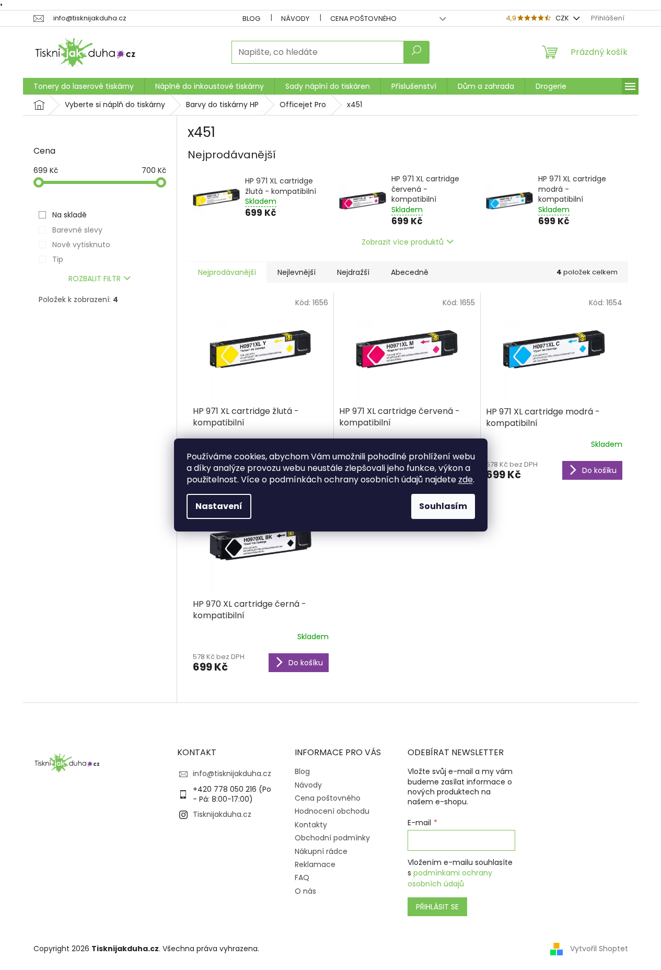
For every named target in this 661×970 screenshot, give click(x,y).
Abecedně (409, 272)
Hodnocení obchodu (332, 811)
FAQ (302, 877)
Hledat (416, 52)
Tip (57, 259)
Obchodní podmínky (332, 838)
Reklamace (315, 864)
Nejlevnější (296, 272)
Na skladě (69, 215)
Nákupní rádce (321, 851)
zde (465, 480)
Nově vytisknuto (81, 244)
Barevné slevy (77, 230)
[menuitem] (83, 86)
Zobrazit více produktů (403, 242)
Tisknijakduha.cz (222, 814)
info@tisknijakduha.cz (232, 773)
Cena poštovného (363, 19)
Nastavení (218, 506)
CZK (563, 18)
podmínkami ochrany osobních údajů (450, 878)
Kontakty (311, 824)
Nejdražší (353, 272)
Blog (251, 19)
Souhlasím (443, 506)
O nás (305, 891)
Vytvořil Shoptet (599, 948)
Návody (295, 19)
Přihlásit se (437, 907)
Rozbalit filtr (94, 278)
